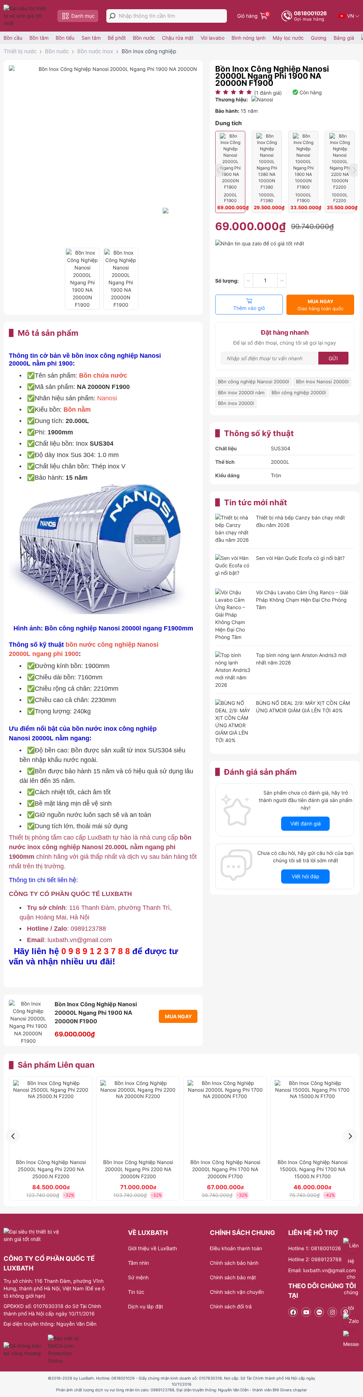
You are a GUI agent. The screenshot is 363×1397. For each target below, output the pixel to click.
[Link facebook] (293, 1312)
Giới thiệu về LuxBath (152, 1248)
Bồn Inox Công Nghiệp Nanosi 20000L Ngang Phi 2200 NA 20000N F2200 (138, 1169)
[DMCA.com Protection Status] (64, 1349)
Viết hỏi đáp (305, 876)
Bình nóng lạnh (248, 38)
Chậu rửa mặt (178, 38)
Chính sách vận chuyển (237, 1292)
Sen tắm (91, 38)
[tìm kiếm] (112, 16)
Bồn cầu (13, 38)
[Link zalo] (319, 1312)
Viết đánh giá (305, 823)
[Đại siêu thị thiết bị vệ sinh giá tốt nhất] (27, 16)
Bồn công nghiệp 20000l (299, 392)
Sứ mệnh (138, 1277)
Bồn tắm (39, 38)
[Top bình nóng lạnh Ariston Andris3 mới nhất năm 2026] (233, 670)
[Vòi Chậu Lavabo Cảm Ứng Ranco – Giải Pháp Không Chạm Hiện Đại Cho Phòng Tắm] (233, 615)
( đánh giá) (268, 93)
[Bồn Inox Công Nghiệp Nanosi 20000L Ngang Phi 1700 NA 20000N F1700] (225, 1117)
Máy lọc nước (288, 38)
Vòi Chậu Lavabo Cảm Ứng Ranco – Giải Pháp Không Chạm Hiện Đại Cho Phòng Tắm (302, 599)
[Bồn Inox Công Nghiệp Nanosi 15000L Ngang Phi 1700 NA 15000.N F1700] (312, 1117)
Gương (318, 38)
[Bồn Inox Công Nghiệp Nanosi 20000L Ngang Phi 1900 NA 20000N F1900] (82, 278)
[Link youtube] (306, 1312)
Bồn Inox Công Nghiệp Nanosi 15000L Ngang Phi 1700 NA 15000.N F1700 (312, 1169)
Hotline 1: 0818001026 (314, 1248)
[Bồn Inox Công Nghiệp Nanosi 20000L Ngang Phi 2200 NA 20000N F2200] (137, 1117)
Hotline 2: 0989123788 (315, 1259)
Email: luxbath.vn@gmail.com (322, 1270)
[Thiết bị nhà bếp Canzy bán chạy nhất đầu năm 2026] (233, 529)
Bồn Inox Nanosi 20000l (322, 381)
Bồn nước (144, 38)
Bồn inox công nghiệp (149, 51)
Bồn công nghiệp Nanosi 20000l (253, 381)
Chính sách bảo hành (234, 1263)
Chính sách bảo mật (233, 1277)
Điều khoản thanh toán (236, 1248)
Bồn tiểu (65, 38)
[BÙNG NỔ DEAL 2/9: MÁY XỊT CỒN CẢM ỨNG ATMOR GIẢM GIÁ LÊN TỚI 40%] (233, 721)
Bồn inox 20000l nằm (241, 392)
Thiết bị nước (20, 51)
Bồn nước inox (95, 51)
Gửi (333, 358)
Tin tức (136, 1292)
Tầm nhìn (138, 1263)
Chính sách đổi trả (231, 1306)
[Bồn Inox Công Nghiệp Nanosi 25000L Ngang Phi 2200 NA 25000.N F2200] (50, 1117)
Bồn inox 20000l (236, 403)
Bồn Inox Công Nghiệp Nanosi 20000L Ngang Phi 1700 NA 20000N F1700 (225, 1169)
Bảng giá (344, 38)
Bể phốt (117, 38)
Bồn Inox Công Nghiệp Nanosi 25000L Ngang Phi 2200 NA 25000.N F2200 (51, 1169)
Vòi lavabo (212, 38)
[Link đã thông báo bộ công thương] (25, 1349)
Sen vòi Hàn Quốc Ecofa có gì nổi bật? (300, 558)
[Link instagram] (332, 1312)
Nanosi (107, 398)
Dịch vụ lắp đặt (145, 1306)
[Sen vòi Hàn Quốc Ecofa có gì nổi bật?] (233, 566)
